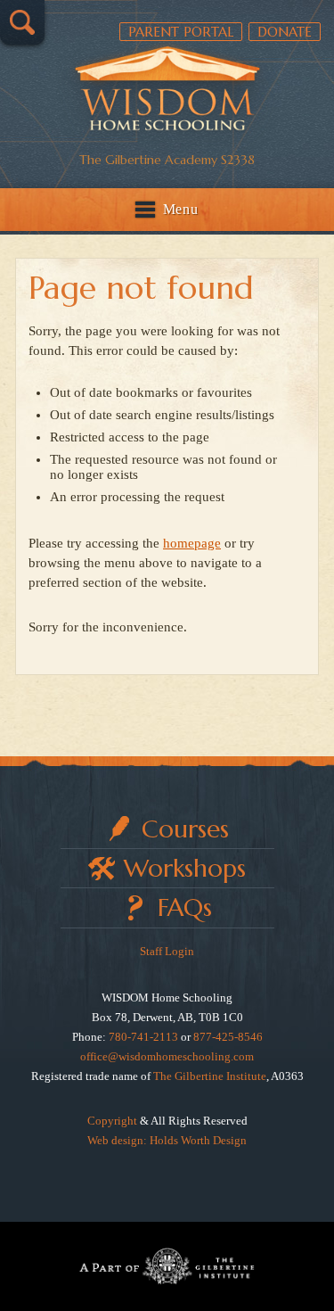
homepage (192, 543)
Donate (284, 31)
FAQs (185, 907)
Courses (185, 829)
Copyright (112, 1120)
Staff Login (167, 951)
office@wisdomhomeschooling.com (167, 1056)
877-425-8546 (228, 1036)
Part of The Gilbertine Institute (167, 1266)
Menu (181, 209)
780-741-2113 (143, 1036)
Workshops (185, 868)
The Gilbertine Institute (209, 1076)
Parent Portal (180, 31)
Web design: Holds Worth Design (167, 1140)
